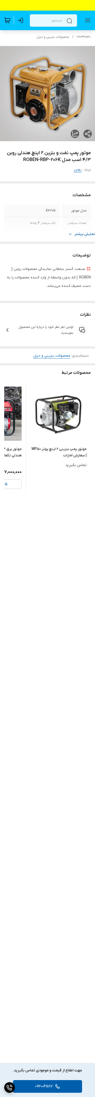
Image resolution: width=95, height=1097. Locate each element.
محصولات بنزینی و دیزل (52, 37)
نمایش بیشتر (84, 234)
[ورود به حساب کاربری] (21, 20)
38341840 (84, 37)
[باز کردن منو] (86, 20)
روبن (78, 169)
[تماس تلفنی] (9, 1087)
